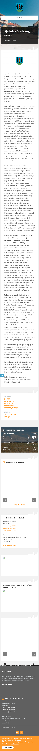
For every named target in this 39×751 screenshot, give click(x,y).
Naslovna (7, 40)
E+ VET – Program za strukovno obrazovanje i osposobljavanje (11, 403)
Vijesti (14, 40)
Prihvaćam (8, 748)
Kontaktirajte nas (9, 545)
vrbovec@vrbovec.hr (9, 528)
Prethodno (8, 397)
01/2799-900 (12, 526)
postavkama (15, 744)
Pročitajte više (7, 685)
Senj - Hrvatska (19, 505)
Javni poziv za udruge (10, 415)
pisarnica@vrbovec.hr (10, 530)
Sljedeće (7, 412)
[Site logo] (19, 11)
